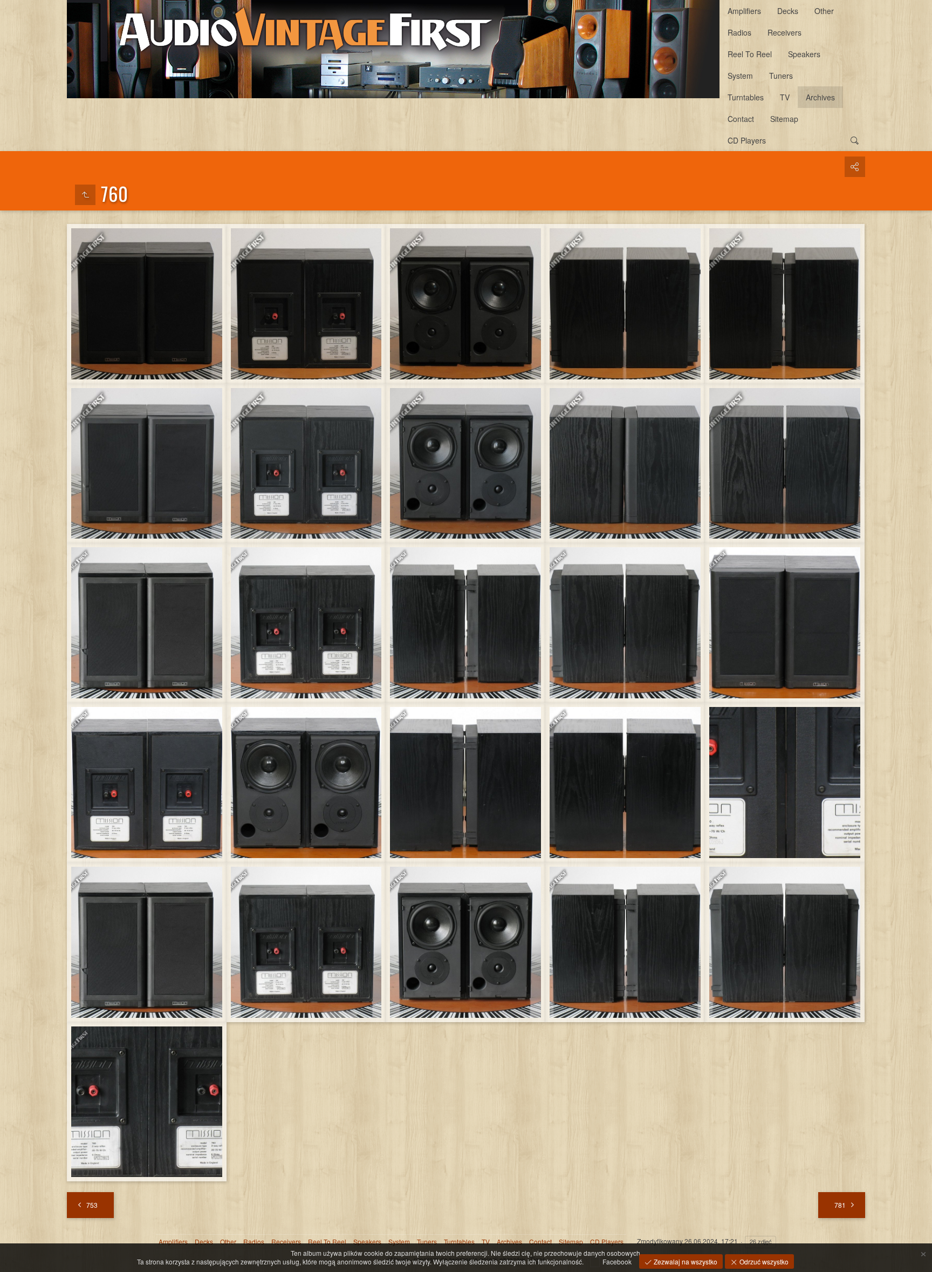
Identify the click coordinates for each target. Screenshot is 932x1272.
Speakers (804, 54)
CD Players (747, 140)
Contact (741, 118)
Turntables (746, 97)
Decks (787, 10)
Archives (820, 97)
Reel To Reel (750, 54)
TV (785, 97)
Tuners (781, 75)
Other (824, 10)
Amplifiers (744, 10)
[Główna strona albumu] (393, 49)
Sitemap (784, 118)
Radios (739, 32)
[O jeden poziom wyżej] (85, 195)
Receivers (784, 32)
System (740, 75)
